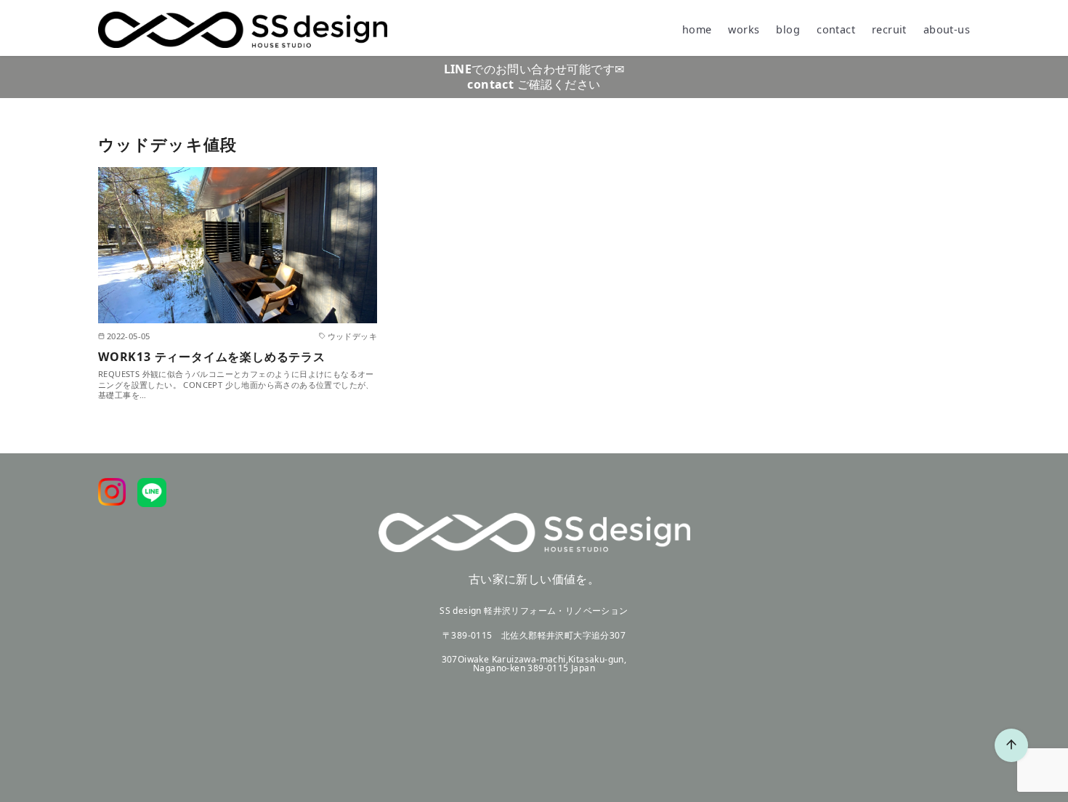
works (743, 29)
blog (788, 29)
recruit (889, 29)
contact (836, 29)
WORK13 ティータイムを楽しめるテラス (211, 357)
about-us (946, 29)
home (697, 29)
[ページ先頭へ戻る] (1011, 745)
